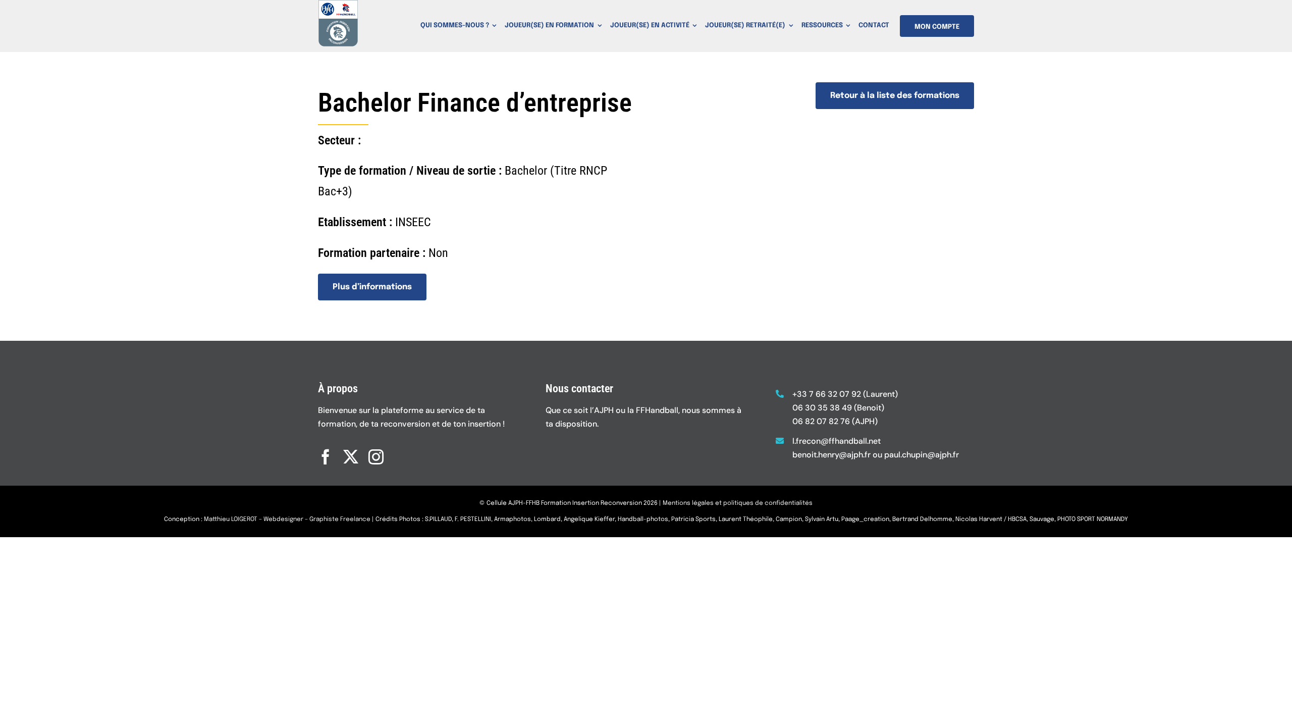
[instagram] (376, 456)
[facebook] (325, 456)
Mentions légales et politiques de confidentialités (738, 503)
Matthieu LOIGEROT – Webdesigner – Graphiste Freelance (287, 519)
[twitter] (350, 456)
